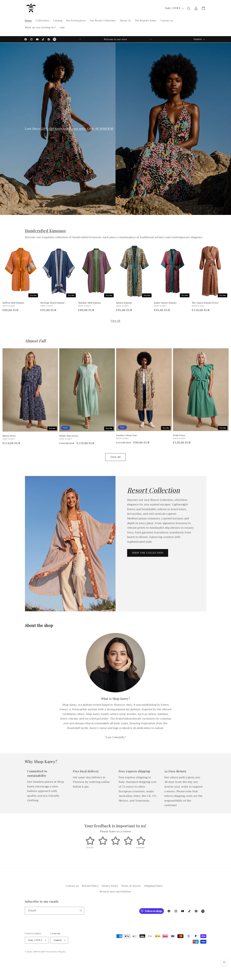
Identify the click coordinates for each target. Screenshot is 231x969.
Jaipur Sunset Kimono (165, 302)
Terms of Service (131, 886)
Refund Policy (90, 886)
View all (115, 321)
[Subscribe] (80, 910)
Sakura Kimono (124, 302)
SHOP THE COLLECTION (147, 553)
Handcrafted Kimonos (45, 230)
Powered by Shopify (56, 951)
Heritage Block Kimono (52, 302)
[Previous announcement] (80, 39)
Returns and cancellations (115, 892)
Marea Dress (9, 435)
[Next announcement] (150, 39)
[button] (188, 8)
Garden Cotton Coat (126, 435)
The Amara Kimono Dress (205, 302)
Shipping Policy (153, 886)
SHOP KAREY (39, 951)
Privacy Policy (110, 886)
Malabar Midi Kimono (89, 302)
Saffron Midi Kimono (13, 302)
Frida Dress (179, 435)
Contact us (72, 886)
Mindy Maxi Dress (68, 435)
